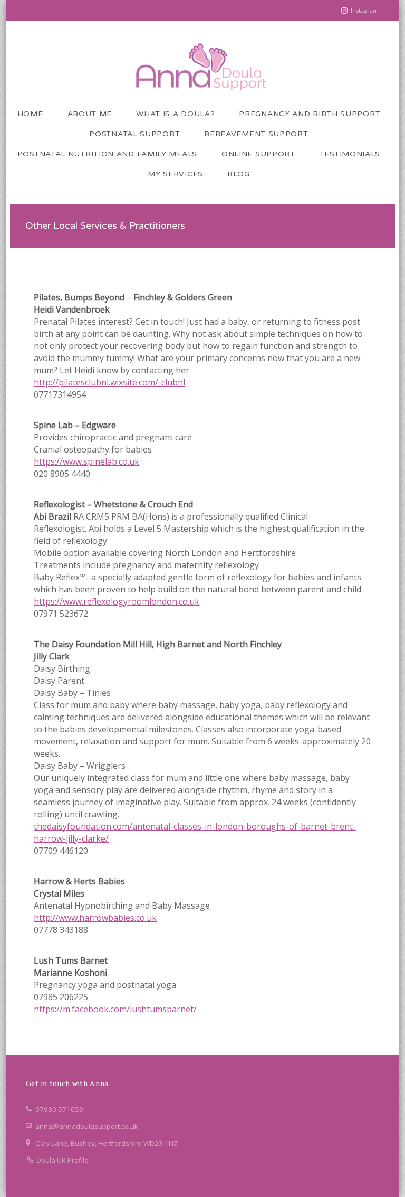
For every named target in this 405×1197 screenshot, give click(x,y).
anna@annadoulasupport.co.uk (86, 1126)
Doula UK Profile (62, 1160)
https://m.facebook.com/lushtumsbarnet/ (115, 1009)
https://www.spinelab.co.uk (86, 461)
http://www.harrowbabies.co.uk (95, 917)
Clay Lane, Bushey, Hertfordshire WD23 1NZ (106, 1143)
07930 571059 (59, 1109)
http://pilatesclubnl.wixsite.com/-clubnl (109, 382)
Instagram (365, 10)
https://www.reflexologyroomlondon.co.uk (116, 601)
